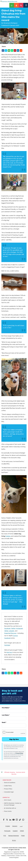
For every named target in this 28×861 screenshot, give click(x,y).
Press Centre (8, 811)
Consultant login (9, 792)
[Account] (16, 5)
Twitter (13, 628)
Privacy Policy (8, 789)
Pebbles (8, 536)
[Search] (21, 5)
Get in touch (7, 800)
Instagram (19, 628)
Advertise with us (11, 808)
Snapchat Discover (10, 633)
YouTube (7, 645)
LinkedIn (11, 631)
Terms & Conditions (9, 782)
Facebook (7, 628)
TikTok (6, 631)
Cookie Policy (8, 785)
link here (9, 652)
